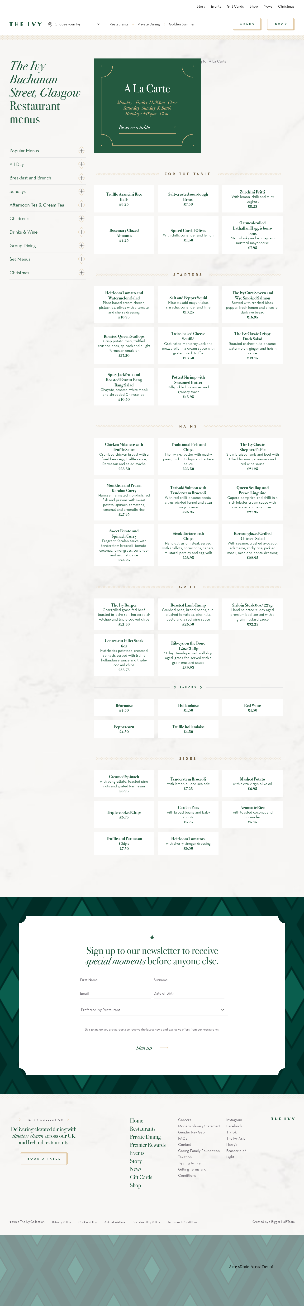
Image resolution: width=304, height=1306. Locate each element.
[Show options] (222, 1010)
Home (136, 1120)
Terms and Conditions (182, 1222)
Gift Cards (235, 6)
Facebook (234, 1126)
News (268, 6)
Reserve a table (134, 127)
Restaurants (118, 24)
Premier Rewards (148, 1144)
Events (216, 6)
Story (201, 6)
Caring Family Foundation (199, 1150)
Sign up (144, 1048)
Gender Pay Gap (191, 1132)
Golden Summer (182, 24)
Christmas (286, 6)
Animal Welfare (114, 1222)
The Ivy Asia (236, 1138)
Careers (184, 1120)
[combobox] (76, 24)
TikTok (231, 1132)
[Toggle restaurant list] (98, 24)
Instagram (234, 1120)
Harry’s (232, 1144)
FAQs (182, 1138)
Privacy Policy (61, 1222)
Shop (254, 6)
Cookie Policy (87, 1222)
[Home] (26, 24)
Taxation (185, 1157)
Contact (184, 1144)
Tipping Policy (189, 1163)
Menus (247, 24)
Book (281, 24)
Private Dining (149, 24)
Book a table (44, 1158)
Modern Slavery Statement (199, 1126)
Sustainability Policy (146, 1222)
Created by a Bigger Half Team (273, 1222)
